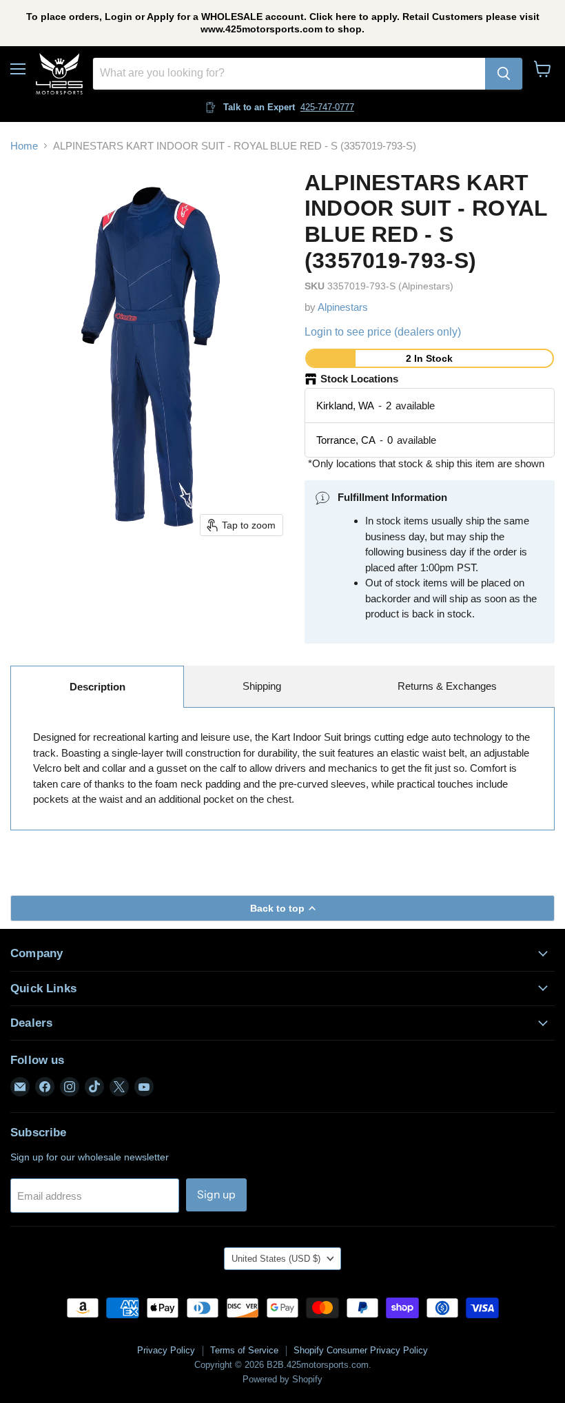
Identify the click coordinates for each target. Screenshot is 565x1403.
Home (24, 146)
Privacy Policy (166, 1350)
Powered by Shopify (282, 1379)
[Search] (503, 74)
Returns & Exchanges (447, 686)
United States (276, 1258)
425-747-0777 (327, 107)
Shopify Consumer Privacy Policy (361, 1350)
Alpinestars (343, 307)
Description (97, 687)
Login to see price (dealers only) (383, 332)
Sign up (216, 1194)
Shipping (262, 686)
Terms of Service (244, 1350)
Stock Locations (359, 379)
